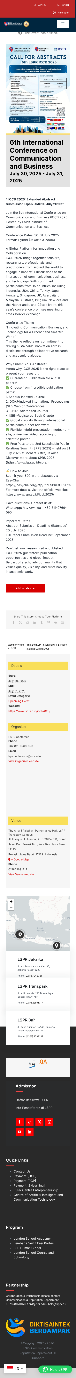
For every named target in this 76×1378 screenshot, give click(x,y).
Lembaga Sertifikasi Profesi (34, 1243)
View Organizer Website (23, 761)
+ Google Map (20, 859)
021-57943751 (34, 975)
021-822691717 (34, 1002)
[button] (20, 935)
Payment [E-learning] (29, 1185)
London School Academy (32, 1238)
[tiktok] (30, 1122)
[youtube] (20, 1132)
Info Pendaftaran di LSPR (34, 1108)
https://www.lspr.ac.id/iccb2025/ (29, 711)
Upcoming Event (18, 701)
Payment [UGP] (25, 1176)
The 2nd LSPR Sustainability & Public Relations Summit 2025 (46, 646)
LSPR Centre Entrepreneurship (36, 1190)
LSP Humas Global (27, 1248)
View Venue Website (21, 874)
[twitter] (39, 1122)
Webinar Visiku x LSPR (16, 646)
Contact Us (22, 1171)
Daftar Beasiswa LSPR (32, 1100)
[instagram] (49, 1122)
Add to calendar (25, 588)
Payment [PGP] (25, 1181)
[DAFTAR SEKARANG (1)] (17, 23)
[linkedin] (30, 1132)
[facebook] (20, 1122)
